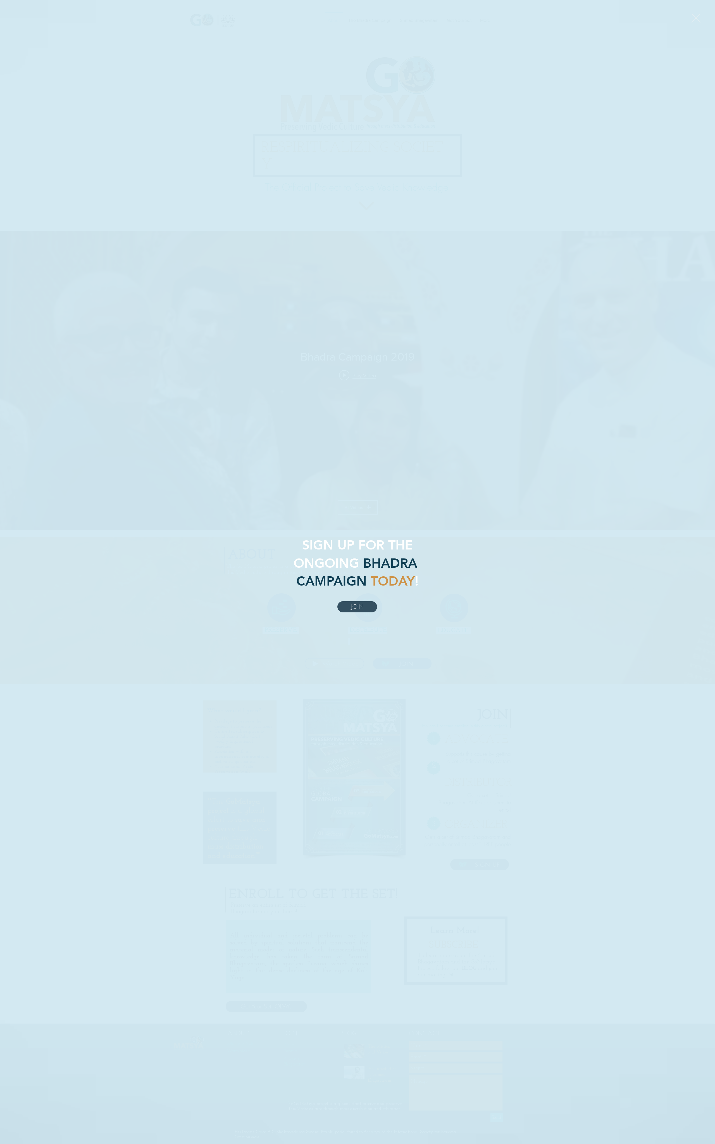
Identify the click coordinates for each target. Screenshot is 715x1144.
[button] (696, 18)
